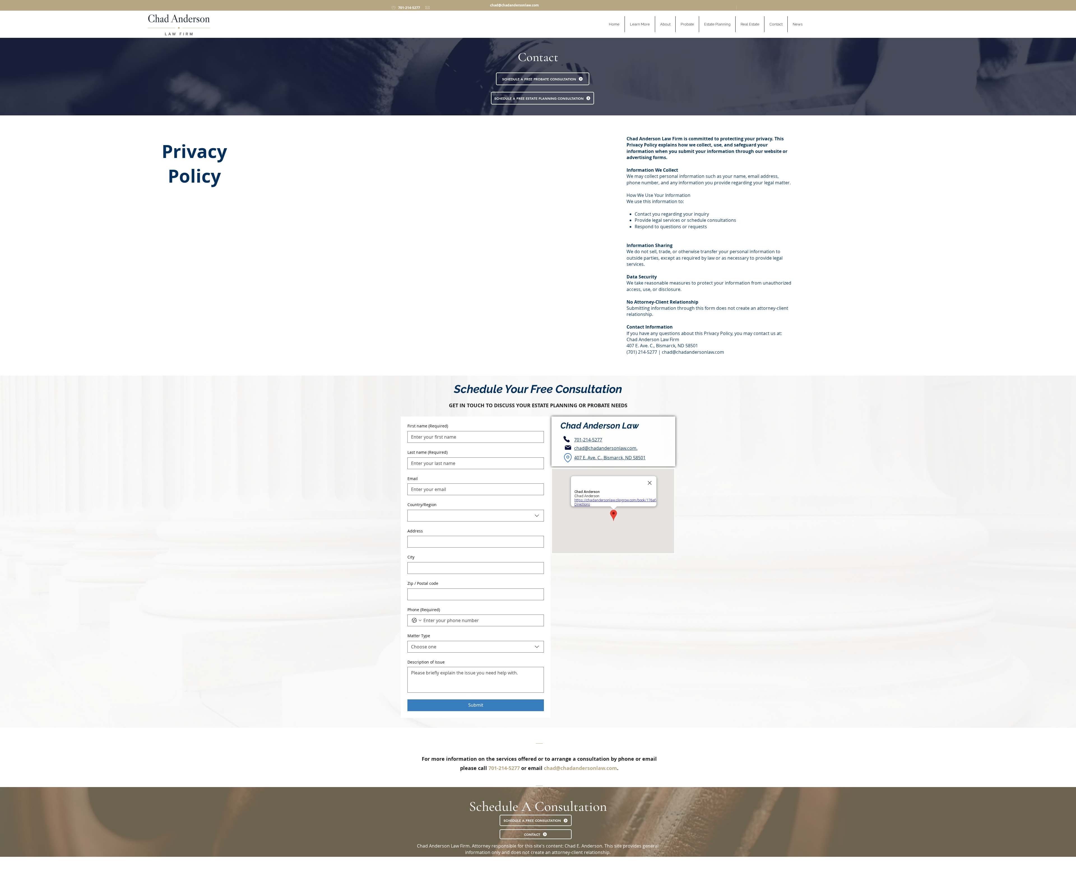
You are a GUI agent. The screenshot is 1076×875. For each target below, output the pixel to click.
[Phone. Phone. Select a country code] (416, 620)
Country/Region (422, 504)
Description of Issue (426, 662)
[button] (640, 24)
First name (427, 426)
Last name (427, 452)
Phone (423, 609)
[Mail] (568, 447)
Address (415, 531)
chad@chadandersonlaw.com (514, 5)
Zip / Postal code (422, 583)
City (410, 557)
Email (412, 478)
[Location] (568, 457)
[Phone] (566, 439)
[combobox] (476, 515)
